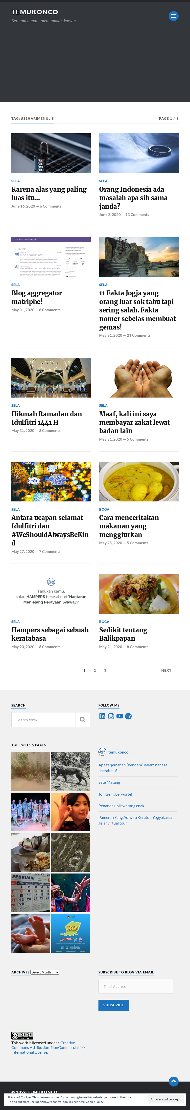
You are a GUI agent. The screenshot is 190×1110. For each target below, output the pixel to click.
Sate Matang (109, 782)
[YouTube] (120, 716)
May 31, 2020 (22, 309)
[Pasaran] (30, 893)
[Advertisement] (95, 67)
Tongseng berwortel (115, 794)
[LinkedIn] (102, 716)
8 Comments (50, 309)
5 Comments (137, 439)
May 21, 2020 (110, 646)
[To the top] (174, 1081)
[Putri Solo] (70, 772)
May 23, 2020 (22, 646)
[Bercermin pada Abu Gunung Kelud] (30, 772)
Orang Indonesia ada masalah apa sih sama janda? (133, 198)
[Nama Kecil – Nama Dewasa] (70, 853)
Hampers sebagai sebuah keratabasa (50, 634)
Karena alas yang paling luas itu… (49, 194)
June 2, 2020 (110, 214)
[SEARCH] (82, 719)
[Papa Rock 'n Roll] (30, 934)
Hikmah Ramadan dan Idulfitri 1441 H (46, 418)
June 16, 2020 (23, 206)
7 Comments (50, 551)
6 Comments (50, 206)
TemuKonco (34, 12)
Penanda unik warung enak (121, 805)
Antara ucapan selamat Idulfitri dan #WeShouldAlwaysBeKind (50, 530)
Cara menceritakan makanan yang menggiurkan (129, 526)
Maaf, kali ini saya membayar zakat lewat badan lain (134, 422)
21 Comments (139, 335)
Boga (104, 509)
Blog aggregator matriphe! (36, 297)
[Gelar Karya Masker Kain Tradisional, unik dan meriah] (30, 812)
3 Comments (50, 430)
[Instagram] (111, 716)
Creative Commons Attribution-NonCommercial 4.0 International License (48, 1047)
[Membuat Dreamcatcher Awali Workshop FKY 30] (70, 893)
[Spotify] (128, 716)
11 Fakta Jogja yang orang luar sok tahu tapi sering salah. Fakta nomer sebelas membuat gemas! (137, 310)
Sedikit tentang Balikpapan (123, 634)
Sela (15, 181)
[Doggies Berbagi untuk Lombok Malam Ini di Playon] (70, 934)
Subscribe (113, 1005)
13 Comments (137, 214)
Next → (168, 670)
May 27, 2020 (22, 551)
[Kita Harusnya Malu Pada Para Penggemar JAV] (70, 812)
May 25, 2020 (110, 543)
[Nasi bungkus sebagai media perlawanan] (30, 853)
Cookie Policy (94, 1102)
